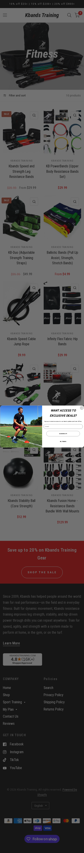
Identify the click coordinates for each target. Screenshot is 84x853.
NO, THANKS (63, 441)
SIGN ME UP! (63, 433)
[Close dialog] (81, 407)
